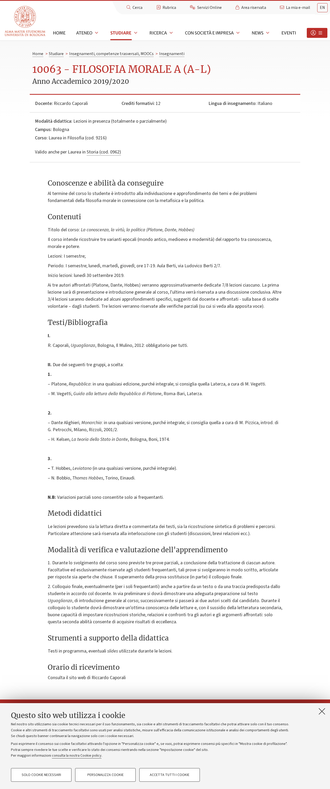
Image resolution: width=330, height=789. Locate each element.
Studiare (120, 32)
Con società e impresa (209, 32)
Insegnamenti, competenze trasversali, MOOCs (111, 54)
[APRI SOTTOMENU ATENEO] (96, 33)
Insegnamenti (171, 54)
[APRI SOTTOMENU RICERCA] (170, 33)
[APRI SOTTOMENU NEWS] (267, 33)
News (257, 32)
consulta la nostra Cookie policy (76, 755)
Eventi (288, 32)
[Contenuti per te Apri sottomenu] (317, 33)
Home (59, 32)
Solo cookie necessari (41, 775)
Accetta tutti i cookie (169, 775)
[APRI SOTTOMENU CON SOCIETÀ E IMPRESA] (237, 33)
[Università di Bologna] (25, 21)
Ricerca (158, 32)
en (322, 7)
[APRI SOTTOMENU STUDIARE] (135, 33)
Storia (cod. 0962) (104, 152)
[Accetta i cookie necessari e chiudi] (322, 711)
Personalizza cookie (105, 775)
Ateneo (84, 32)
